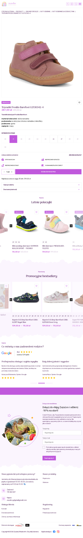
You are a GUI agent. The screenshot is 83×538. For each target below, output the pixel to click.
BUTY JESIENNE (45, 11)
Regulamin (46, 509)
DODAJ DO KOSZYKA (48, 172)
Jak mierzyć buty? (75, 155)
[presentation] (11, 225)
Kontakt (4, 509)
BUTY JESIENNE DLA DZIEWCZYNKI (63, 11)
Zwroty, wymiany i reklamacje (11, 517)
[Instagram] (58, 531)
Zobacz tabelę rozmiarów (10, 155)
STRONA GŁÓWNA (8, 11)
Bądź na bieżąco (46, 531)
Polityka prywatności (49, 513)
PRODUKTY (20, 11)
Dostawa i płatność (8, 513)
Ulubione (45, 482)
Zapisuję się (48, 458)
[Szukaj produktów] (67, 4)
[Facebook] (54, 531)
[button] (79, 102)
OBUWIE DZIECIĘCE (32, 11)
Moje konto (46, 478)
